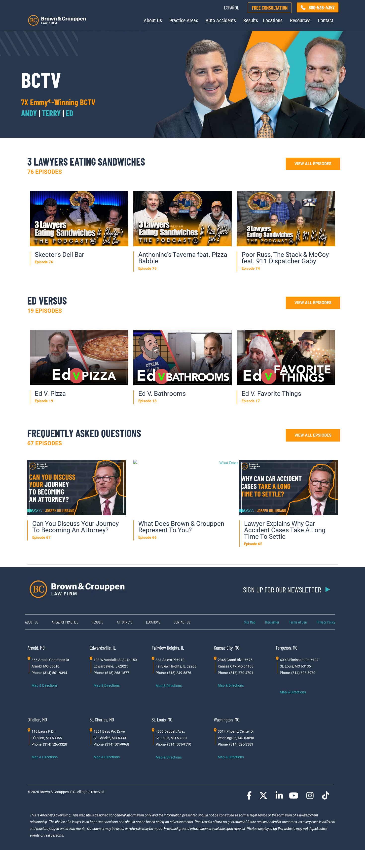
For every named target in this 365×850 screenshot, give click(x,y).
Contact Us (182, 622)
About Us (153, 20)
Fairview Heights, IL (168, 648)
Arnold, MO (36, 648)
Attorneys (125, 622)
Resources (300, 20)
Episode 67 (41, 537)
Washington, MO (226, 719)
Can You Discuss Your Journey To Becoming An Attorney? (75, 527)
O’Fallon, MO (37, 719)
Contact (325, 20)
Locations (273, 20)
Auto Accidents (221, 20)
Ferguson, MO (286, 648)
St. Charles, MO (102, 719)
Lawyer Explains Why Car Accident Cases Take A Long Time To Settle (285, 530)
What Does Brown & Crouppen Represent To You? (181, 527)
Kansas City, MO (226, 648)
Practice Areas (183, 20)
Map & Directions (45, 685)
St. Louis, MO (162, 719)
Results (250, 20)
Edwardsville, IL (103, 648)
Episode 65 (253, 544)
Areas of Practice (65, 622)
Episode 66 (147, 537)
